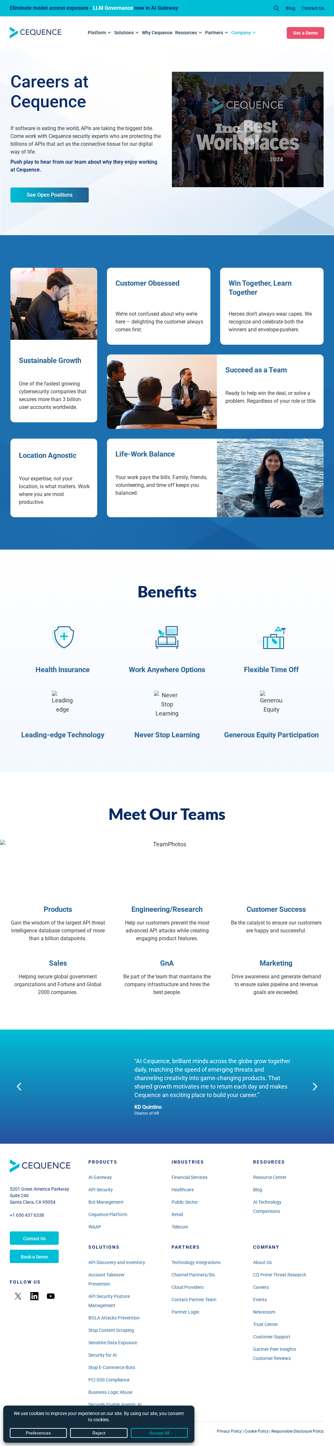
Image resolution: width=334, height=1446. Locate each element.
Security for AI (102, 1355)
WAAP (94, 1226)
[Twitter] (18, 1296)
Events (260, 1299)
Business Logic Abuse (110, 1392)
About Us (262, 1262)
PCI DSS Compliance (108, 1379)
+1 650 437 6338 (27, 1215)
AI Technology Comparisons (267, 1206)
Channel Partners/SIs (193, 1274)
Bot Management (106, 1202)
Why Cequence (157, 32)
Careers (261, 1287)
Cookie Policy (256, 1431)
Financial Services (189, 1177)
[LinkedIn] (34, 1296)
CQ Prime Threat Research (279, 1274)
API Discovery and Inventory (116, 1262)
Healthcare (183, 1189)
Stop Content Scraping (111, 1330)
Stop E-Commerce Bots (111, 1367)
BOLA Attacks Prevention (114, 1317)
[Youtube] (50, 1296)
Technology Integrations (196, 1262)
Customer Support (271, 1336)
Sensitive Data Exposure (112, 1342)
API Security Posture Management (109, 1301)
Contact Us (313, 8)
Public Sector (185, 1202)
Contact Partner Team (194, 1299)
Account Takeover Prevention (106, 1279)
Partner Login (185, 1312)
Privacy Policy (229, 1431)
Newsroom (264, 1312)
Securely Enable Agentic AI (115, 1404)
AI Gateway (100, 1177)
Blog (290, 8)
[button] (19, 1086)
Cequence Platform (107, 1214)
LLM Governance (113, 8)
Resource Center (269, 1177)
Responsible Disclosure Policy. (297, 1431)
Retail (177, 1214)
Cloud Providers (188, 1287)
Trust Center (265, 1324)
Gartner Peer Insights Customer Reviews (274, 1354)
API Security (100, 1189)
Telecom (180, 1226)
